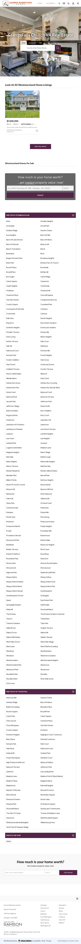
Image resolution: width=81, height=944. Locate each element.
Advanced (32, 43)
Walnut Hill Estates (13, 637)
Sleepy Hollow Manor (14, 586)
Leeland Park (11, 443)
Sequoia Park (11, 804)
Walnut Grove (11, 632)
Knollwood (10, 420)
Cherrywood (11, 721)
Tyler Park (44, 623)
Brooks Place (11, 267)
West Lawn (10, 646)
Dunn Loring (10, 337)
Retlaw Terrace (12, 549)
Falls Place (10, 748)
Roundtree (44, 554)
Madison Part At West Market (51, 776)
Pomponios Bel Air (13, 526)
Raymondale (45, 540)
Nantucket (10, 494)
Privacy (48, 941)
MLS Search (50, 3)
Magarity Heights (12, 452)
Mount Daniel (45, 485)
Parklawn (9, 512)
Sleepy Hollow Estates (14, 582)
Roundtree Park (12, 558)
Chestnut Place (12, 295)
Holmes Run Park (12, 387)
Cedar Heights (11, 286)
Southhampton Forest (14, 595)
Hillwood (43, 374)
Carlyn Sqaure (45, 716)
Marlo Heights (11, 461)
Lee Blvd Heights (46, 434)
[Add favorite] (37, 131)
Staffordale (44, 605)
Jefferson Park (46, 401)
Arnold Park (44, 226)
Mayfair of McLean (13, 790)
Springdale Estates (13, 605)
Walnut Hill (44, 632)
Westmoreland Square (49, 818)
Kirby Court (44, 415)
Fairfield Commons (47, 739)
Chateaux (10, 290)
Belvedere (10, 253)
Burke (61, 911)
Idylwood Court (46, 392)
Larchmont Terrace (47, 429)
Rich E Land (44, 549)
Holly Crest (44, 378)
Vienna (42, 911)
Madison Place (11, 781)
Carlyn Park (10, 716)
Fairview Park (11, 744)
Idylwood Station (46, 762)
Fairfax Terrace (12, 341)
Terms (44, 941)
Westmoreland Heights (49, 660)
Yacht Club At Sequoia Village (17, 827)
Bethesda (43, 914)
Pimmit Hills (44, 512)
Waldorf (61, 923)
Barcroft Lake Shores (14, 240)
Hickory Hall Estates (13, 374)
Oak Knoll (9, 498)
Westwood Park (12, 669)
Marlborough (45, 457)
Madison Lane (45, 448)
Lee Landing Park (47, 771)
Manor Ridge (45, 452)
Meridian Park (11, 475)
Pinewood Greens (47, 521)
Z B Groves (10, 683)
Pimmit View (10, 517)
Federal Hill (10, 753)
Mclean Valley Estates (48, 471)
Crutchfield (10, 313)
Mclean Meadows (13, 471)
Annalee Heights (46, 221)
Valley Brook (11, 628)
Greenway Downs (47, 364)
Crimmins (44, 309)
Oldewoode (44, 498)
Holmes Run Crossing (48, 383)
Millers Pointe (11, 480)
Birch (42, 253)
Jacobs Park (11, 401)
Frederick (62, 917)
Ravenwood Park (12, 540)
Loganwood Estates (14, 448)
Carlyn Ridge (45, 277)
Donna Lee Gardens (48, 327)
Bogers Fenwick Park (14, 258)
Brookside (44, 267)
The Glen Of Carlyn (13, 813)
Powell (8, 531)
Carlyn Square (11, 281)
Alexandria (62, 905)
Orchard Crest (46, 503)
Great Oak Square (13, 758)
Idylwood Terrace (47, 397)
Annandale (10, 226)
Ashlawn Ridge (11, 230)
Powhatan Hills (46, 531)
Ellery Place (10, 739)
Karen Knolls (45, 406)
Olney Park (10, 503)
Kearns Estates (12, 411)
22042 (8, 841)
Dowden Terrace (12, 332)
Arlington (43, 905)
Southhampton (46, 591)
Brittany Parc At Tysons (49, 263)
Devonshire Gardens (48, 323)
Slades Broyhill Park (47, 572)
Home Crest (11, 392)
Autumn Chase (46, 230)
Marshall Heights (46, 785)
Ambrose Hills (11, 698)
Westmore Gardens (48, 656)
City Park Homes (12, 300)
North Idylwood (46, 494)
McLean (61, 908)
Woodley (43, 674)
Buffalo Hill (44, 272)
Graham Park (45, 753)
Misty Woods (11, 795)
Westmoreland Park (13, 665)
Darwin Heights (46, 318)
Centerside (44, 286)
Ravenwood (45, 535)
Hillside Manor (11, 378)
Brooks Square (12, 711)
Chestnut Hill (45, 290)
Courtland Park (46, 304)
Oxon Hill (62, 920)
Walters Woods (46, 637)
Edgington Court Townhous (51, 734)
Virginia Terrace (46, 628)
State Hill (9, 609)
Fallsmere (44, 346)
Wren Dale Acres (46, 679)
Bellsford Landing (13, 707)
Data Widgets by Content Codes (68, 941)
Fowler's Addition (12, 360)
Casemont (44, 281)
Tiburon (9, 619)
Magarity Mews (46, 781)
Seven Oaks (45, 799)
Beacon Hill (44, 244)
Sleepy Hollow (11, 577)
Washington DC (45, 926)
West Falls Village (47, 642)
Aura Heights (11, 235)
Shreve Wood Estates (48, 563)
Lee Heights (45, 438)
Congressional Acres (48, 300)
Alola (8, 221)
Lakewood (44, 424)
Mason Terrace (12, 466)
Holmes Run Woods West (50, 387)
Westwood (44, 665)
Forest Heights (46, 355)
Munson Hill (10, 489)
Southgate (44, 595)
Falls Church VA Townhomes (16, 691)
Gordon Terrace (46, 369)
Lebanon (9, 434)
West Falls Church (13, 642)
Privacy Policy (28, 932)
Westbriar (10, 651)
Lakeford (9, 771)
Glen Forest (10, 364)
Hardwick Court (46, 758)
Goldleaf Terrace (12, 369)
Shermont (44, 558)
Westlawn (10, 656)
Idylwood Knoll (11, 397)
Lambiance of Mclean (14, 429)
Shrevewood (45, 568)
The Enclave (11, 614)
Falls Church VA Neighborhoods (17, 215)
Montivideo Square (47, 795)
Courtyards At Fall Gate (15, 309)
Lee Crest (10, 438)
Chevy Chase (63, 914)
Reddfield (10, 545)
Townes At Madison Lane (50, 813)
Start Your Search (40, 146)
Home (40, 3)
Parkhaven (44, 508)
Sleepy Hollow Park (47, 586)
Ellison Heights (46, 337)
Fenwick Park (11, 355)
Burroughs (10, 277)
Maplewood (10, 785)
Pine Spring (44, 517)
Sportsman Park (46, 600)
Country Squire (12, 304)
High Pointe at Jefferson (15, 762)
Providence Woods (13, 535)
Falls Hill (9, 346)
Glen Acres (44, 360)
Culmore (43, 313)
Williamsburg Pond (47, 822)
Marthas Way (45, 466)
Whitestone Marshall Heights (17, 822)
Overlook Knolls (12, 508)
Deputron (10, 323)
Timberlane (44, 619)
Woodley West (11, 679)
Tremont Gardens (13, 623)
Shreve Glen (11, 563)
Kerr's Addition (45, 411)
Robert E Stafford (13, 554)
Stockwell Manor (46, 609)
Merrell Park (45, 475)
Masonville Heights (47, 461)
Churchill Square (46, 295)
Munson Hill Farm (46, 489)
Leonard (43, 443)
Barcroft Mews (46, 240)
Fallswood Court (12, 350)
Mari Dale (9, 457)
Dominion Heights (13, 327)
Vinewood (10, 818)
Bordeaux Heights (47, 258)
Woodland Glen (12, 674)
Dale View (10, 318)
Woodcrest (44, 669)
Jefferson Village (12, 406)
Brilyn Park (10, 263)
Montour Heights (46, 480)
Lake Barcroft (45, 420)
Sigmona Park (11, 572)
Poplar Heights (46, 526)
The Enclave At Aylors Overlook (52, 614)
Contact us (13, 934)
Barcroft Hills (45, 235)
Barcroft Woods (12, 244)
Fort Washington (45, 917)
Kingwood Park (12, 415)
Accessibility (36, 941)
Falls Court (44, 341)
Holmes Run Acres (13, 383)
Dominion (44, 730)
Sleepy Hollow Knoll (47, 582)
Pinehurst (10, 521)
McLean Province (47, 790)
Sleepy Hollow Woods (14, 591)
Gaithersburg (44, 920)
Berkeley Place (46, 707)
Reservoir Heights (47, 545)
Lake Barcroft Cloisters (15, 424)
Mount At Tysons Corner (15, 485)
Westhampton (46, 651)
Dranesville (44, 332)
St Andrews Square (47, 804)
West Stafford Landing (49, 646)
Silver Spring (44, 923)
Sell (40, 43)
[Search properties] (58, 48)
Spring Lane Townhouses (50, 808)
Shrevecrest (11, 568)
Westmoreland (12, 660)
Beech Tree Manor (13, 249)
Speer (8, 600)
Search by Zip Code (13, 835)
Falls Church (44, 908)
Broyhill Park (11, 272)
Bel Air (42, 249)
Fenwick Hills (45, 350)
